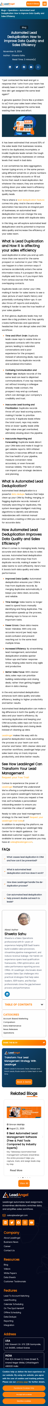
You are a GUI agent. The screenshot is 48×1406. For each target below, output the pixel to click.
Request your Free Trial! (15, 777)
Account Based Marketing (15, 1018)
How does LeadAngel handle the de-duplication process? (25, 884)
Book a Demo (33, 4)
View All (24, 1183)
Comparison (9, 1022)
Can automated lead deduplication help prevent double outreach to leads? (24, 898)
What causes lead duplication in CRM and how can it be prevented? (25, 859)
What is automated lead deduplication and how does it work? (25, 871)
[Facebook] (18, 1222)
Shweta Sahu (15, 934)
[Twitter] (12, 1222)
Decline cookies (24, 1401)
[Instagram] (25, 1222)
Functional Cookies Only (24, 1388)
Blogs (3, 10)
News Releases (10, 1029)
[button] (44, 4)
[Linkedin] (7, 994)
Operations (13, 10)
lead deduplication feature (31, 199)
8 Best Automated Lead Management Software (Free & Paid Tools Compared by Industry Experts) (22, 1140)
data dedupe (18, 494)
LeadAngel (7, 735)
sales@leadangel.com (21, 842)
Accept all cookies (24, 1394)
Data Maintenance (12, 1025)
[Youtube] (31, 1222)
